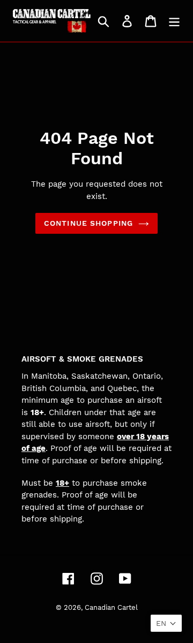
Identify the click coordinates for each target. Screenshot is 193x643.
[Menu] (174, 21)
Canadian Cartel (111, 607)
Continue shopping (88, 223)
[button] (166, 623)
